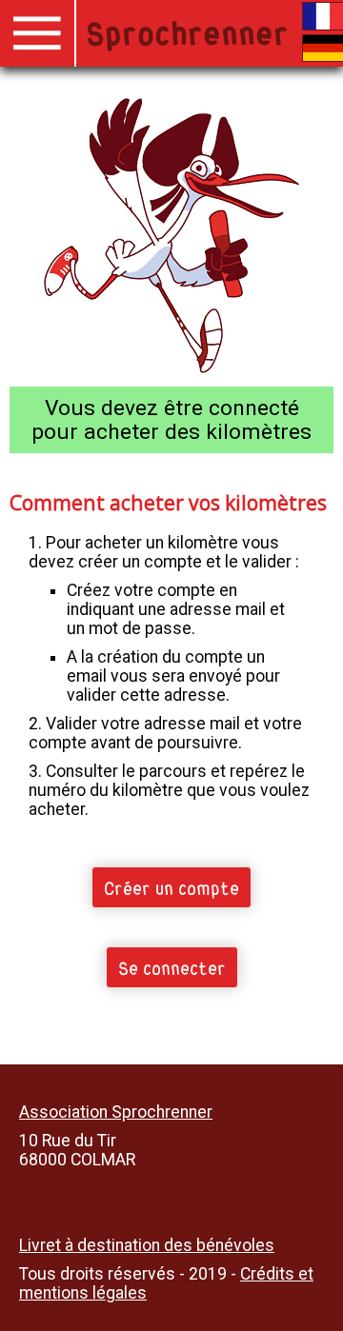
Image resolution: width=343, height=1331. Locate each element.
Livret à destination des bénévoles (146, 1245)
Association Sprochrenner (115, 1112)
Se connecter (172, 966)
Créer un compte (171, 886)
